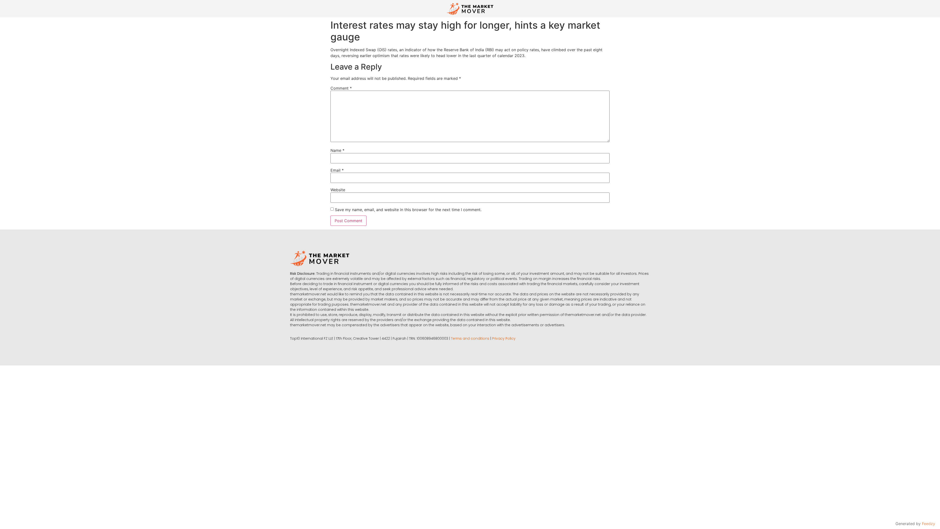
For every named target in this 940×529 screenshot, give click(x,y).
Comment (341, 88)
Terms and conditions (470, 338)
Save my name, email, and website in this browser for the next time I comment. (408, 210)
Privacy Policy (504, 338)
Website (337, 190)
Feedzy (928, 523)
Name (337, 150)
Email (337, 170)
